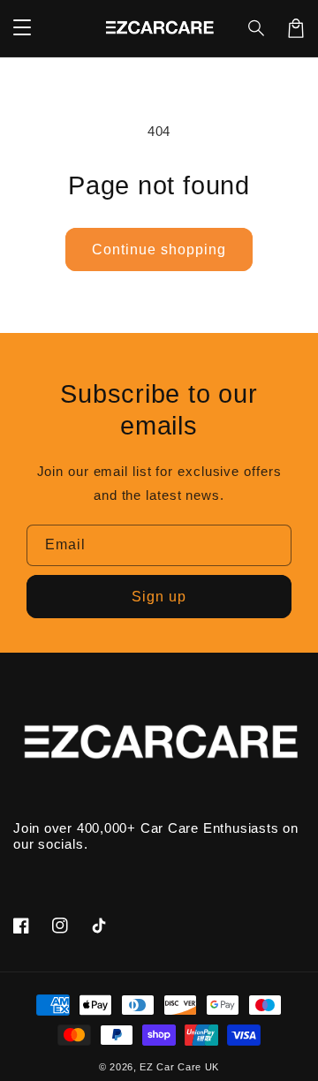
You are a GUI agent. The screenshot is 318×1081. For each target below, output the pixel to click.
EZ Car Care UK (179, 1067)
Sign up (159, 596)
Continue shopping (159, 249)
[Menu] (22, 28)
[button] (257, 28)
